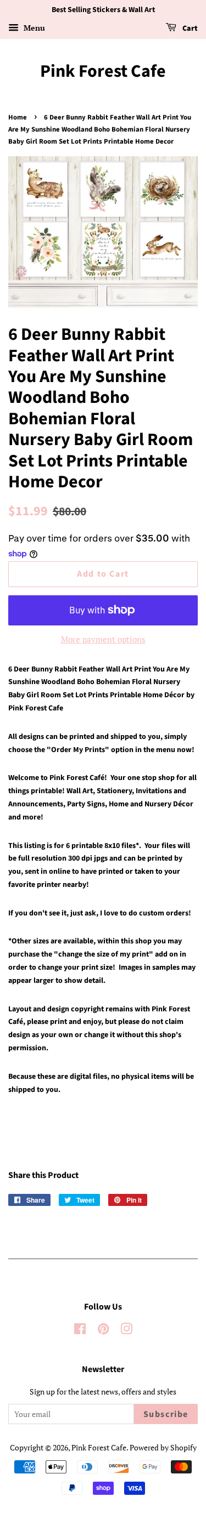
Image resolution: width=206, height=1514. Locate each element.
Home (17, 117)
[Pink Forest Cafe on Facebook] (80, 1330)
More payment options (103, 639)
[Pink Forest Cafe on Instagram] (126, 1330)
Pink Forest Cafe (103, 71)
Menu (33, 27)
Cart (189, 28)
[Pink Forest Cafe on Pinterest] (103, 1330)
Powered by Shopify (163, 1447)
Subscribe (165, 1414)
